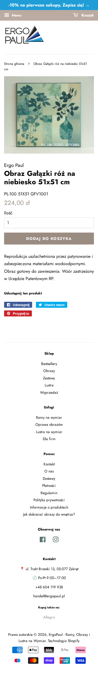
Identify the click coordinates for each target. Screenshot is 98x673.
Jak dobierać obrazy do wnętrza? (49, 514)
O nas (49, 471)
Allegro (49, 617)
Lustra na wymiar (49, 431)
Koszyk (87, 15)
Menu (16, 15)
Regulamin (49, 493)
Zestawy (49, 378)
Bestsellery (49, 363)
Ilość (8, 213)
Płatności (49, 485)
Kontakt (49, 464)
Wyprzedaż (49, 392)
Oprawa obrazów (49, 424)
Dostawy (49, 478)
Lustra (49, 385)
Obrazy (49, 370)
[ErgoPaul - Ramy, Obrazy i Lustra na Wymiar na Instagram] (56, 540)
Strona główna (14, 63)
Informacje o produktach (49, 507)
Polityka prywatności (49, 500)
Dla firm (49, 439)
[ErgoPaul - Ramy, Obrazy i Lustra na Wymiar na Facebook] (42, 540)
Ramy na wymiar (49, 417)
